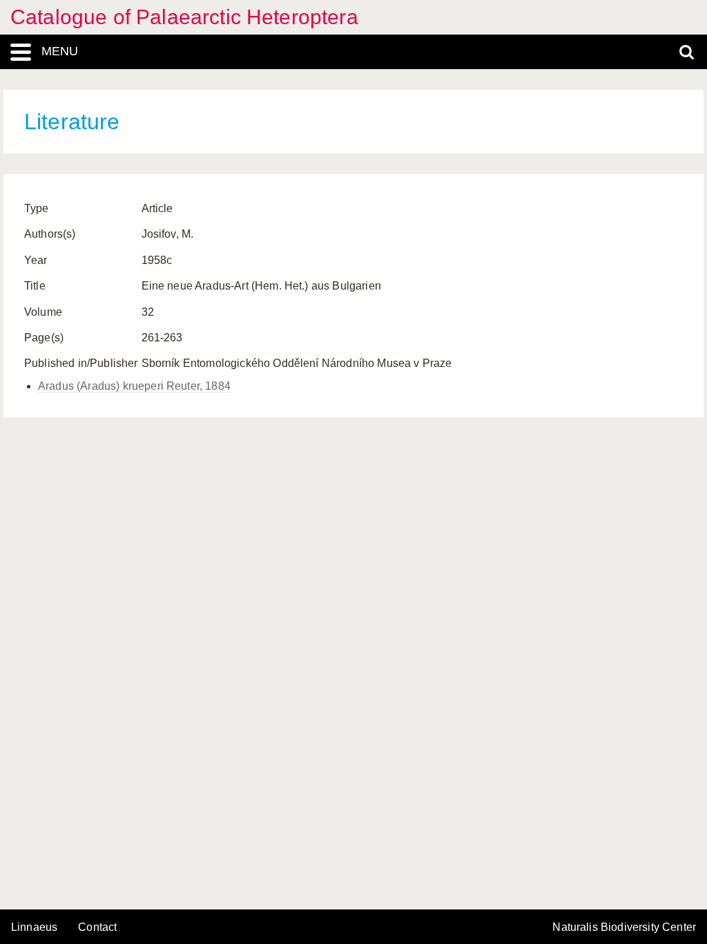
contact (97, 927)
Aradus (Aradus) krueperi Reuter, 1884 (134, 386)
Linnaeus (34, 927)
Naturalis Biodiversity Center (624, 927)
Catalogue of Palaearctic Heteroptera (184, 17)
